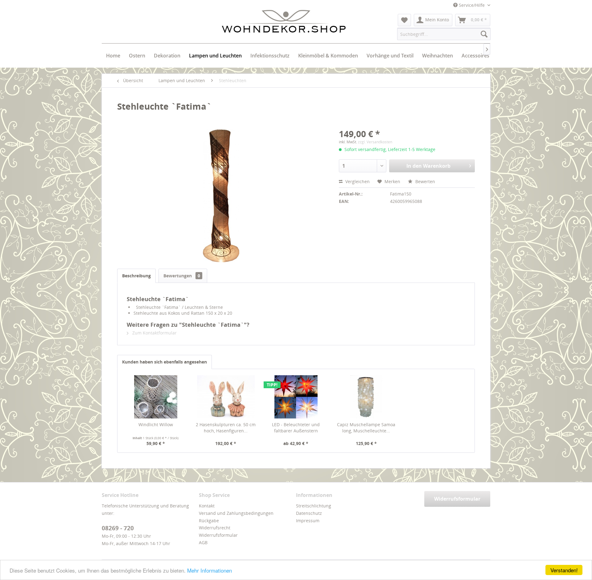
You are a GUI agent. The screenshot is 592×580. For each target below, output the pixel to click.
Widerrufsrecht (214, 528)
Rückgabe (209, 520)
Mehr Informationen (209, 570)
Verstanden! (564, 570)
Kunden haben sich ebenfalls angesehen (164, 362)
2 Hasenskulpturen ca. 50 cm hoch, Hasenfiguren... (226, 428)
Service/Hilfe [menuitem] (472, 5)
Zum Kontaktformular (154, 333)
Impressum (307, 520)
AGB (203, 542)
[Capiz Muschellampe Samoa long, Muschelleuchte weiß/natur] (366, 396)
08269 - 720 (118, 528)
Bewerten (424, 181)
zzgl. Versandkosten (375, 142)
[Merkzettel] (404, 20)
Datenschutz (309, 513)
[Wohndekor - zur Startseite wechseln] (283, 21)
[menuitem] (404, 20)
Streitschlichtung (313, 506)
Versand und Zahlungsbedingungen (236, 513)
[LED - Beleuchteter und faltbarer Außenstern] (296, 396)
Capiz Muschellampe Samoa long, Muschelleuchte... (366, 428)
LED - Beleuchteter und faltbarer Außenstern (296, 428)
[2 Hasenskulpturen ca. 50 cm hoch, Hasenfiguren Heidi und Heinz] (226, 396)
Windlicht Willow (155, 424)
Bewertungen (181, 276)
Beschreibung (136, 276)
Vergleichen (357, 181)
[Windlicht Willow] (156, 396)
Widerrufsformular (218, 535)
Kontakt (207, 506)
